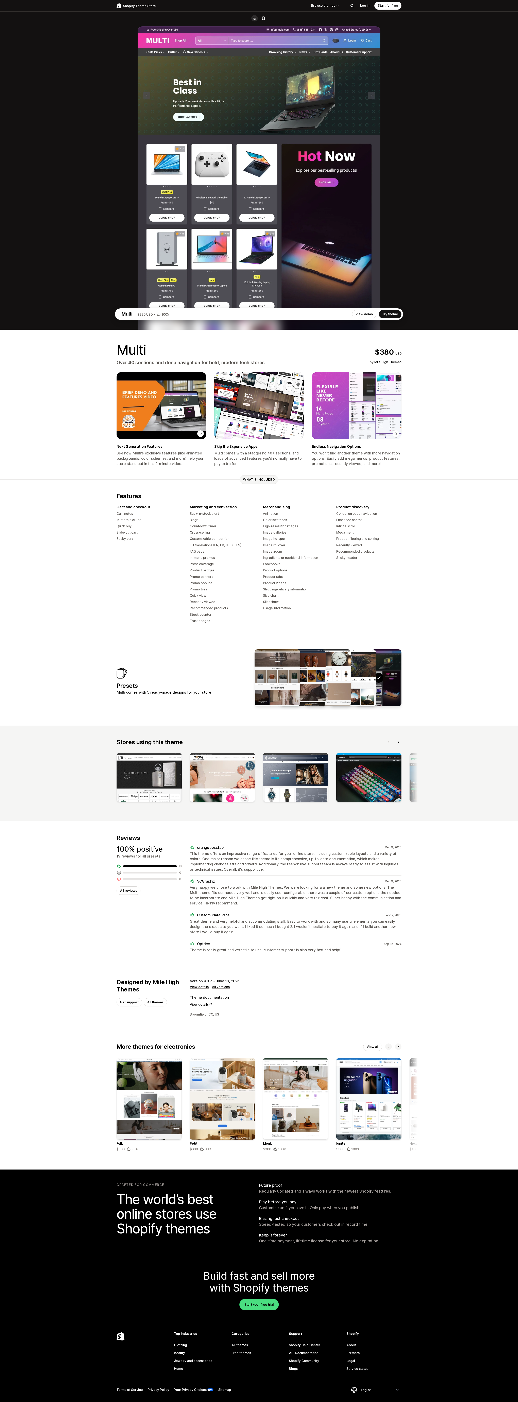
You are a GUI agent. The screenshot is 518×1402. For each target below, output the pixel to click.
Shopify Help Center (304, 1345)
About (351, 1345)
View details (199, 987)
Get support (129, 1002)
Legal (350, 1361)
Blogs (293, 1369)
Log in (364, 5)
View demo (364, 314)
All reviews (128, 890)
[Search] (352, 5)
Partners (353, 1353)
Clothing (180, 1345)
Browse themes (323, 5)
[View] (149, 778)
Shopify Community (304, 1361)
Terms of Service (130, 1390)
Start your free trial (259, 1304)
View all (373, 1047)
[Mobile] (263, 18)
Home (178, 1369)
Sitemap (224, 1390)
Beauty (179, 1353)
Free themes (241, 1353)
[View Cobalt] (353, 677)
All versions (221, 987)
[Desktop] (254, 18)
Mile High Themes (387, 362)
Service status (357, 1369)
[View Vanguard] (277, 677)
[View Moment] (328, 677)
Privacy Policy (158, 1390)
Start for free (388, 5)
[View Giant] (303, 677)
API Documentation (303, 1353)
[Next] (398, 742)
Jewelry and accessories (193, 1361)
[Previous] (388, 742)
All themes (155, 1002)
